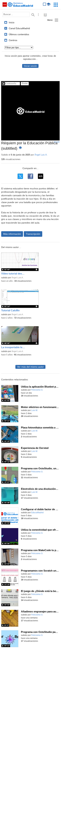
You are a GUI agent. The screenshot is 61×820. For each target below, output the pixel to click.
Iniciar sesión (30, 66)
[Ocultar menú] (52, 20)
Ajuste (57, 142)
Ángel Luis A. (40, 154)
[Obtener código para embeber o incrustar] (40, 176)
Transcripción (33, 234)
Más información (12, 234)
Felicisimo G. (37, 390)
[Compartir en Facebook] (30, 176)
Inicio (11, 22)
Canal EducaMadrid (19, 28)
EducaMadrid (37, 513)
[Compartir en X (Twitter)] (20, 176)
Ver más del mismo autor (30, 367)
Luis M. (34, 410)
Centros (13, 40)
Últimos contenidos (19, 34)
